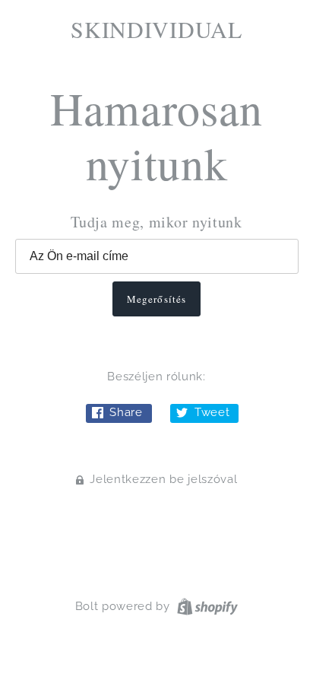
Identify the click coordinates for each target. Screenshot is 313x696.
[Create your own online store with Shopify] (205, 605)
